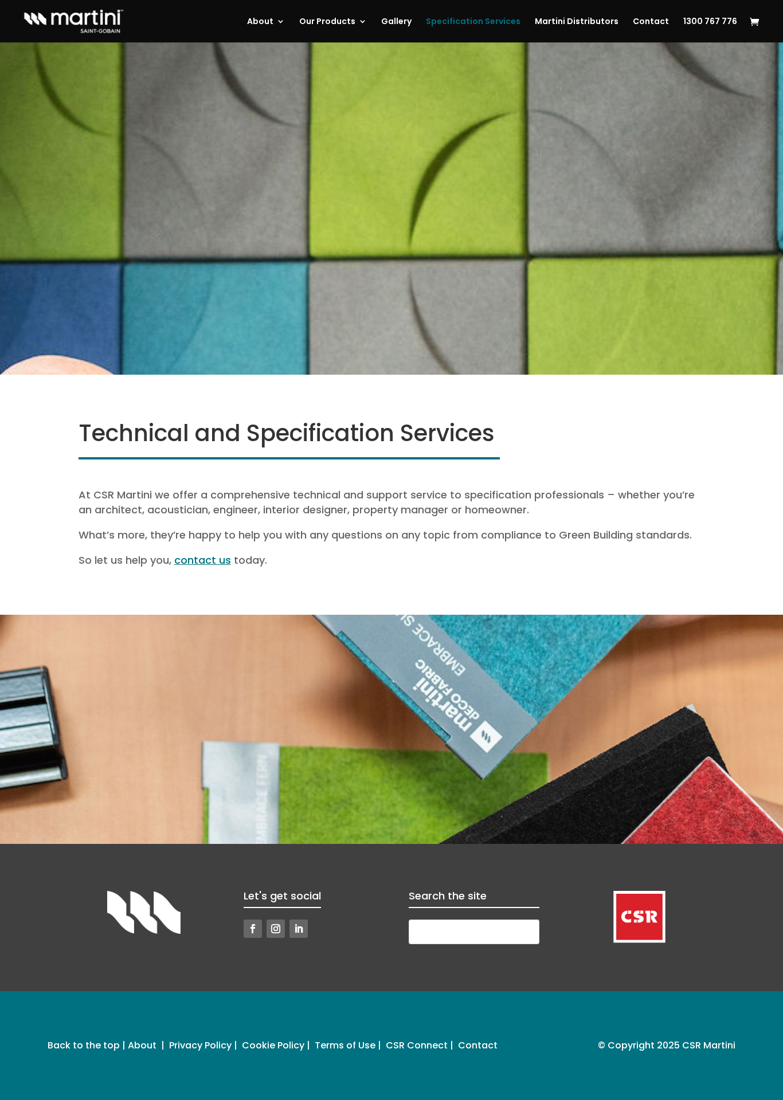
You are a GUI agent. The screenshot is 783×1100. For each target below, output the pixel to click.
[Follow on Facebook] (253, 929)
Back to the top (84, 1045)
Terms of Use (345, 1045)
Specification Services (473, 22)
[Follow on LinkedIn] (298, 929)
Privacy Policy (200, 1045)
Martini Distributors (576, 22)
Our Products (327, 22)
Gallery (396, 22)
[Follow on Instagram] (276, 929)
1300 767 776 (710, 22)
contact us (202, 560)
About (260, 22)
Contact (651, 22)
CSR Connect (417, 1045)
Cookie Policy (273, 1045)
